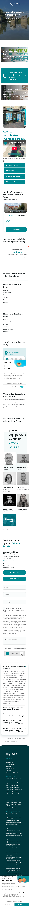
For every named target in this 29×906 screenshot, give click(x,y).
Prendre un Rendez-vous (14, 182)
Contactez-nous (9, 762)
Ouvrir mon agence (10, 764)
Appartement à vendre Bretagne (13, 820)
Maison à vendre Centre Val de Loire (14, 798)
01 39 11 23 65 (8, 560)
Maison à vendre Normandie (12, 787)
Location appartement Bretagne (13, 860)
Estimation (10, 170)
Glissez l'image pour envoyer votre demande (14, 648)
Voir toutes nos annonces (10, 199)
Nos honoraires (14, 573)
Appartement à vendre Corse (12, 848)
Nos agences (9, 760)
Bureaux (5, 295)
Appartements (7, 292)
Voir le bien (16, 229)
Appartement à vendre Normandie (13, 822)
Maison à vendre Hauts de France (13, 793)
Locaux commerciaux (9, 300)
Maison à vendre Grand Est (12, 791)
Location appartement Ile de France (14, 873)
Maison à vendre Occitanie (12, 800)
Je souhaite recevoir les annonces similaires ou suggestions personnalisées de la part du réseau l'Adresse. (14, 610)
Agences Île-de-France (20, 738)
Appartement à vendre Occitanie (13, 839)
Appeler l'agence (12, 165)
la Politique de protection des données (14, 632)
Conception (8, 770)
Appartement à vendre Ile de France (14, 833)
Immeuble (6, 302)
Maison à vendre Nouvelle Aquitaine (14, 789)
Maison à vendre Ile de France (12, 796)
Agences (9, 738)
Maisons (5, 290)
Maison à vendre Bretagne (12, 785)
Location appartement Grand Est (13, 868)
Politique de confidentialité (12, 772)
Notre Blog (8, 766)
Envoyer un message (13, 176)
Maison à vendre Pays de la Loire (13, 802)
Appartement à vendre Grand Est (13, 828)
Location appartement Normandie (13, 862)
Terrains (5, 297)
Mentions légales (10, 768)
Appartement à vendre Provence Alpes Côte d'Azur (13, 845)
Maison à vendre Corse (11, 807)
